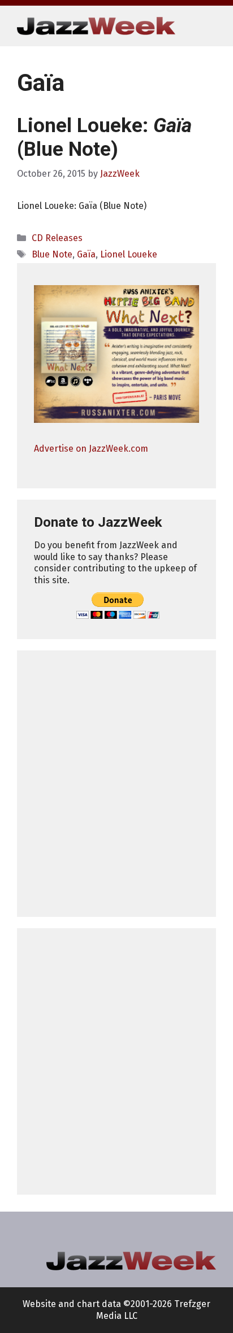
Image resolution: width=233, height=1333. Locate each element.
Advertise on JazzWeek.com (91, 448)
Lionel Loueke (128, 254)
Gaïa (86, 254)
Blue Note (52, 254)
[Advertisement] (116, 783)
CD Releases (57, 238)
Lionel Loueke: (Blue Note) (104, 137)
